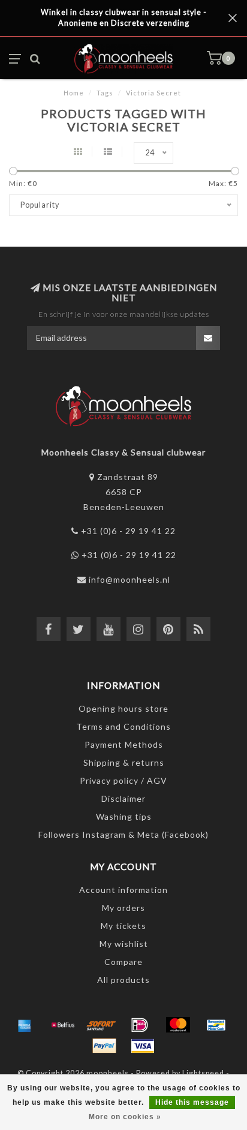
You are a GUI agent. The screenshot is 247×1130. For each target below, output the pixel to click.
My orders (123, 908)
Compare (123, 962)
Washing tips (124, 816)
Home (74, 93)
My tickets (123, 926)
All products (123, 980)
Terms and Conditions (123, 726)
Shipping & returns (123, 762)
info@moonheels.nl (129, 579)
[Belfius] (63, 1025)
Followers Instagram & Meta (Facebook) (123, 834)
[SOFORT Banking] (101, 1025)
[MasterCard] (178, 1025)
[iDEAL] (140, 1025)
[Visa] (143, 1046)
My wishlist (124, 944)
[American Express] (25, 1025)
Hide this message (192, 1102)
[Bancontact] (216, 1025)
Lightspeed (203, 1073)
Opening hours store (123, 708)
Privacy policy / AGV (123, 780)
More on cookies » (125, 1117)
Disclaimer (123, 798)
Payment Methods (124, 744)
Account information (123, 890)
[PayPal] (104, 1046)
